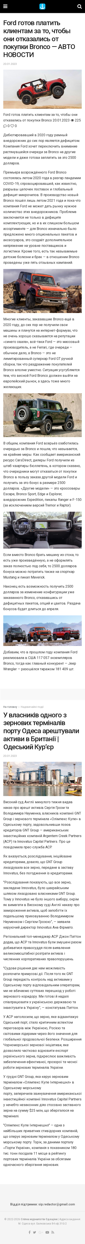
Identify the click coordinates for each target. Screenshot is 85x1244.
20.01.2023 (10, 64)
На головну (10, 706)
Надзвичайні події (32, 706)
